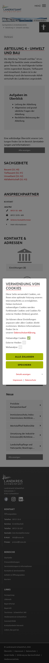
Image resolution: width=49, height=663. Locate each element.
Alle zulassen (24, 356)
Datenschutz (30, 380)
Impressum (17, 380)
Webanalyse (12, 347)
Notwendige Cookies (16, 338)
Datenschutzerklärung (24, 332)
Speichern (24, 364)
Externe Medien (13, 342)
